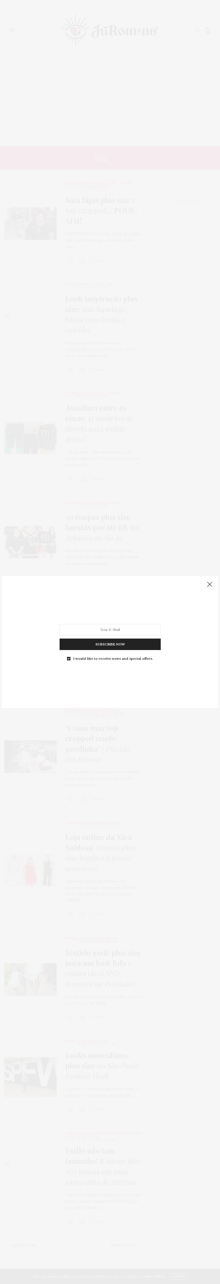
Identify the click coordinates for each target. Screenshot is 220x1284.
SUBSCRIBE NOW (110, 644)
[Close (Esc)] (209, 584)
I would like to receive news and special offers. (113, 658)
